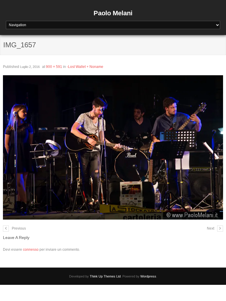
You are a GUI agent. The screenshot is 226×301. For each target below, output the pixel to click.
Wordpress (148, 276)
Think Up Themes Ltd (105, 276)
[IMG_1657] (113, 147)
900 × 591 (54, 67)
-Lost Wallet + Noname (85, 67)
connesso (31, 250)
